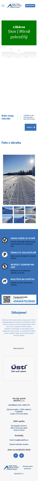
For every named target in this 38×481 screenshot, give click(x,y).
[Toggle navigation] (3, 6)
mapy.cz (30, 127)
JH (22, 474)
